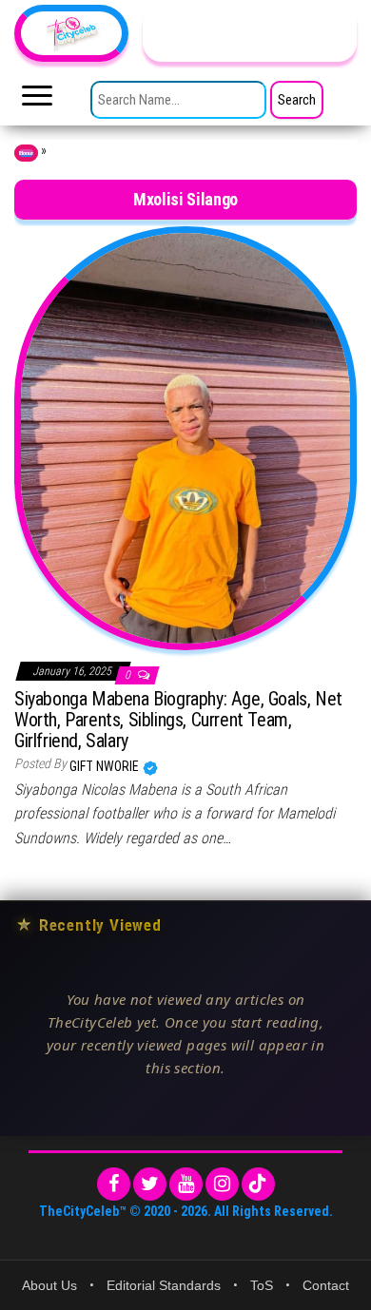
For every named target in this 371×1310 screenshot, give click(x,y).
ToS (261, 1285)
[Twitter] (149, 1184)
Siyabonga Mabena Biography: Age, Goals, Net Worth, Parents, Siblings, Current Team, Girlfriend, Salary (178, 719)
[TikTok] (258, 1184)
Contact (326, 1285)
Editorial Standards (164, 1285)
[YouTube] (186, 1184)
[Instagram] (222, 1184)
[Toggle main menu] (37, 101)
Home (26, 153)
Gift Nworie (105, 766)
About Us (49, 1285)
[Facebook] (113, 1184)
